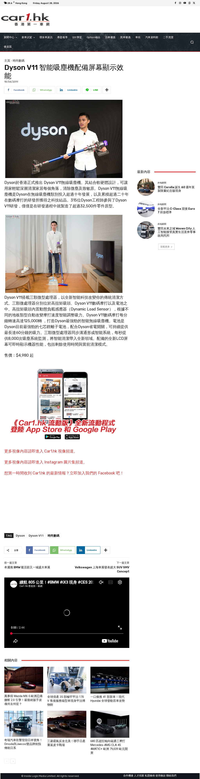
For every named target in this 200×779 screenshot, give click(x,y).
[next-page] (13, 761)
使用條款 (160, 775)
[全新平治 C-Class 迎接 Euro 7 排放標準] (146, 208)
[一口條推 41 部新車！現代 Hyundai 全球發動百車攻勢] (109, 680)
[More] (107, 90)
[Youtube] (184, 3)
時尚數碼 (18, 60)
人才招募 (139, 775)
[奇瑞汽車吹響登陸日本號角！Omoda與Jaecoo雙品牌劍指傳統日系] (23, 724)
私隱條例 (150, 775)
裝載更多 (165, 246)
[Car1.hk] (25, 19)
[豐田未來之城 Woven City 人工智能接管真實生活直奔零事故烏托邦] (146, 230)
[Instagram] (180, 3)
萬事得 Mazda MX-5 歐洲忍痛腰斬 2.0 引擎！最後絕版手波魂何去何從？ (23, 700)
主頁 (7, 60)
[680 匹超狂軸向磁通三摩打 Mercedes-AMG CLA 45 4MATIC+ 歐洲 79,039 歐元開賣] (109, 724)
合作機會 (128, 775)
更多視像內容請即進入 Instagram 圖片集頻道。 (45, 462)
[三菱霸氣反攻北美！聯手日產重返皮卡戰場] (66, 724)
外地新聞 (162, 183)
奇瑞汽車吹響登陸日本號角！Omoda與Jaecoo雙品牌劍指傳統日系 (23, 744)
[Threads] (189, 3)
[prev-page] (6, 761)
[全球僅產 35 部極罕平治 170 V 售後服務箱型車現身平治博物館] (66, 680)
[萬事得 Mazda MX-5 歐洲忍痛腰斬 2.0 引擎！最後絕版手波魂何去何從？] (23, 680)
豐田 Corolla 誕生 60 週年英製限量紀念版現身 (176, 189)
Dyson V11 (36, 535)
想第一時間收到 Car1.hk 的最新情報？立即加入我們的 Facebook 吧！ (64, 473)
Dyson (20, 535)
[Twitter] (194, 3)
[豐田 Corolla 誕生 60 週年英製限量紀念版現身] (146, 187)
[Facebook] (175, 3)
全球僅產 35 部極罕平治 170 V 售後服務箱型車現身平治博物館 (66, 700)
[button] (191, 42)
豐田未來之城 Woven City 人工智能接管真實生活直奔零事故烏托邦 (177, 232)
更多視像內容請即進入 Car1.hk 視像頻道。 (41, 451)
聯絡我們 (171, 775)
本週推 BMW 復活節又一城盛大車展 (27, 567)
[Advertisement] (166, 140)
